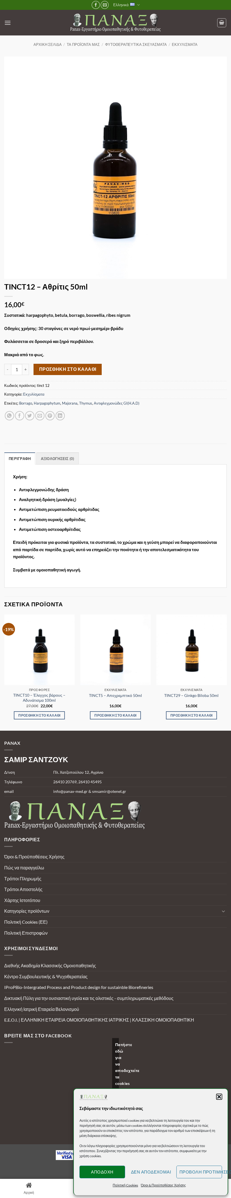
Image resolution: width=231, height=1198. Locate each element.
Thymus (85, 403)
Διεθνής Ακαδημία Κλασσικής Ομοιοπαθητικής (50, 965)
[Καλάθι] (221, 22)
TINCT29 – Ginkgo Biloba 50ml (191, 695)
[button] (219, 1097)
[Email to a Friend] (40, 415)
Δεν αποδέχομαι (151, 1171)
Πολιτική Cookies (125, 1185)
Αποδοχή (102, 1171)
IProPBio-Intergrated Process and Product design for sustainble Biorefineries (78, 987)
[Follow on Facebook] (96, 5)
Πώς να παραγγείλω (24, 867)
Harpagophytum (47, 403)
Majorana (69, 403)
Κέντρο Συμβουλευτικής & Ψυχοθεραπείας (46, 976)
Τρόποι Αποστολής (23, 889)
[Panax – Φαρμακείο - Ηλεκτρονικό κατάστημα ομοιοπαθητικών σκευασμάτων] (115, 23)
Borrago (25, 403)
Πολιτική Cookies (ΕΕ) (26, 922)
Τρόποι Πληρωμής (22, 878)
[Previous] (4, 672)
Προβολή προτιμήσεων (200, 1171)
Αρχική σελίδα (48, 44)
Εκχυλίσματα (184, 44)
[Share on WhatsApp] (9, 415)
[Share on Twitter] (29, 415)
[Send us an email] (105, 5)
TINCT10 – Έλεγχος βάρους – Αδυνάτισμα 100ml (39, 698)
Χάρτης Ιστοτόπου (22, 900)
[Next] (226, 672)
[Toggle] (223, 911)
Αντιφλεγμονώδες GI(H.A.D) (116, 403)
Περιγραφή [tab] (20, 458)
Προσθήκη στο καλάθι (67, 369)
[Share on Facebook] (19, 415)
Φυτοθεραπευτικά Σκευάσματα (136, 44)
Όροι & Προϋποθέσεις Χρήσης (163, 1185)
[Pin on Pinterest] (50, 415)
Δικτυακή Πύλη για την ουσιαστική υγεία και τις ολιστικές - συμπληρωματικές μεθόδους (89, 998)
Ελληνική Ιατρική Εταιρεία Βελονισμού (41, 1009)
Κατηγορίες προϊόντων (26, 911)
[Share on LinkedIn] (60, 415)
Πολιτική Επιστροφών (26, 932)
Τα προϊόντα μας (83, 44)
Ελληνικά (121, 5)
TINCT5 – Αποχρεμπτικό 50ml (115, 695)
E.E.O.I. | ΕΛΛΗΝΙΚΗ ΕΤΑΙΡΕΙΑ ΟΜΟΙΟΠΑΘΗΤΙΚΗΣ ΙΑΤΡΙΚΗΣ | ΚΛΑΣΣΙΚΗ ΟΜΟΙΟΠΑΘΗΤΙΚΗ (99, 1019)
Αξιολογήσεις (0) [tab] (57, 458)
